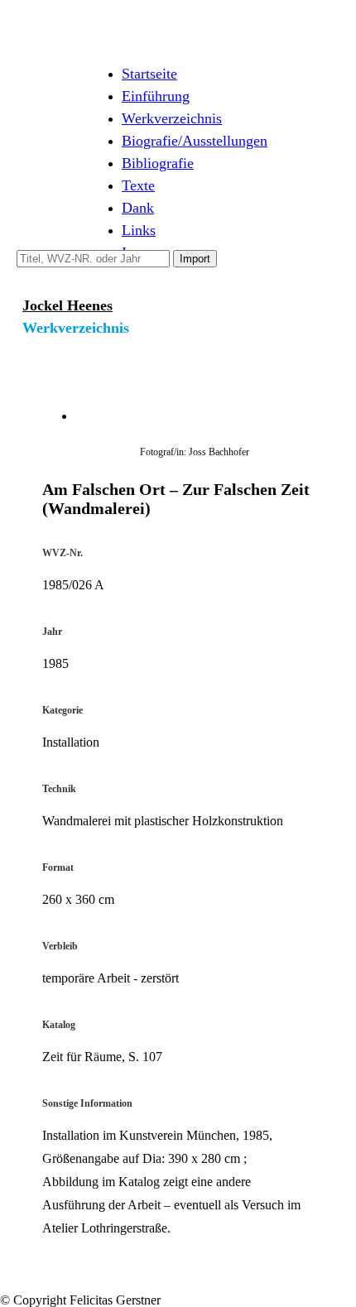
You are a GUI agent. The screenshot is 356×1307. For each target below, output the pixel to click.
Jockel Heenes (67, 305)
